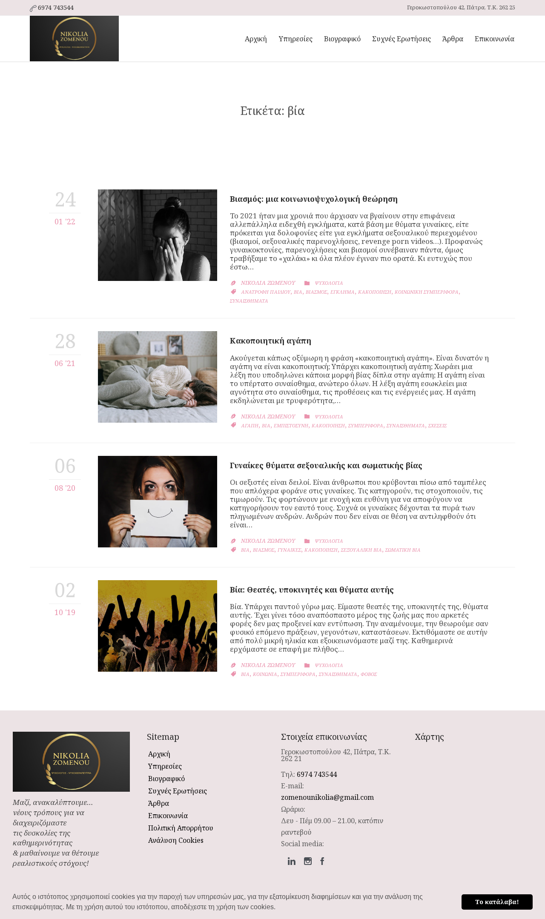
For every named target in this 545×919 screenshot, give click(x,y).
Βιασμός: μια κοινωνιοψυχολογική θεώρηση (314, 199)
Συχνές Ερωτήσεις (177, 791)
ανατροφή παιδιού (265, 292)
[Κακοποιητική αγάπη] (157, 377)
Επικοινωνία (168, 815)
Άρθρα (158, 803)
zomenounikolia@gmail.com (327, 797)
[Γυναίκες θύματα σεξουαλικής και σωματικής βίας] (157, 501)
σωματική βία (403, 550)
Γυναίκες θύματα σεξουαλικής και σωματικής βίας (326, 465)
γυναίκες (289, 550)
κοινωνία (265, 674)
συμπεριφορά (365, 425)
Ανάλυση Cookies (176, 840)
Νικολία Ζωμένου (268, 282)
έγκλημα (342, 292)
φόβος (369, 674)
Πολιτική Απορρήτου (180, 828)
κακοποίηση (374, 292)
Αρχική (159, 754)
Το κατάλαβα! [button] (497, 902)
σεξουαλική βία (361, 550)
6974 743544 (317, 774)
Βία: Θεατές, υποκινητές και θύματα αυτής (312, 589)
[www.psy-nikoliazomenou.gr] (74, 38)
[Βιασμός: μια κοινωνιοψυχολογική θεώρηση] (157, 235)
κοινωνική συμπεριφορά (427, 292)
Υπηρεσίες (165, 766)
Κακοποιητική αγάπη (270, 340)
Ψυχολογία (329, 283)
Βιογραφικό (166, 778)
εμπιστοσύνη (291, 425)
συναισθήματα (249, 301)
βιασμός (316, 292)
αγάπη (249, 425)
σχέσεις (437, 425)
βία (298, 292)
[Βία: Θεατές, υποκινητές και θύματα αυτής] (157, 626)
